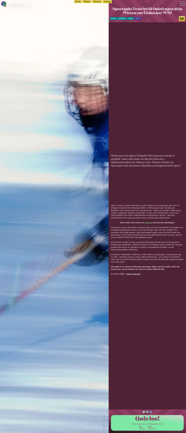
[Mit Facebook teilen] (151, 412)
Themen (86, 1)
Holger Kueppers (133, 274)
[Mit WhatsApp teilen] (144, 412)
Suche (78, 1)
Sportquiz (149, 222)
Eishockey (122, 18)
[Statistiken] (182, 18)
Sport (130, 18)
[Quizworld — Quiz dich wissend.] (13, 4)
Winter (113, 18)
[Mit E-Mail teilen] (147, 412)
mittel (137, 18)
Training (97, 1)
